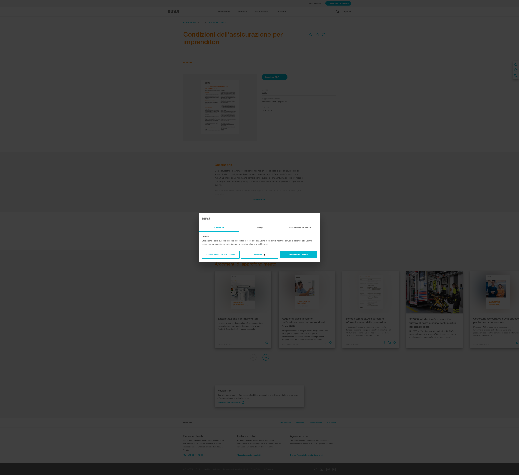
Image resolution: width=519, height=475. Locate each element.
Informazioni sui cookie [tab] (300, 227)
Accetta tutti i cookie (298, 255)
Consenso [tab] (219, 227)
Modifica (258, 255)
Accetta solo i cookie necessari (220, 255)
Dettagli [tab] (259, 227)
